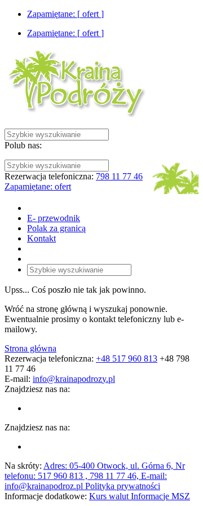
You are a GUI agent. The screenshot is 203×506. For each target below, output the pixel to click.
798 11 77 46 (119, 176)
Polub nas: (23, 145)
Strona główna (30, 348)
